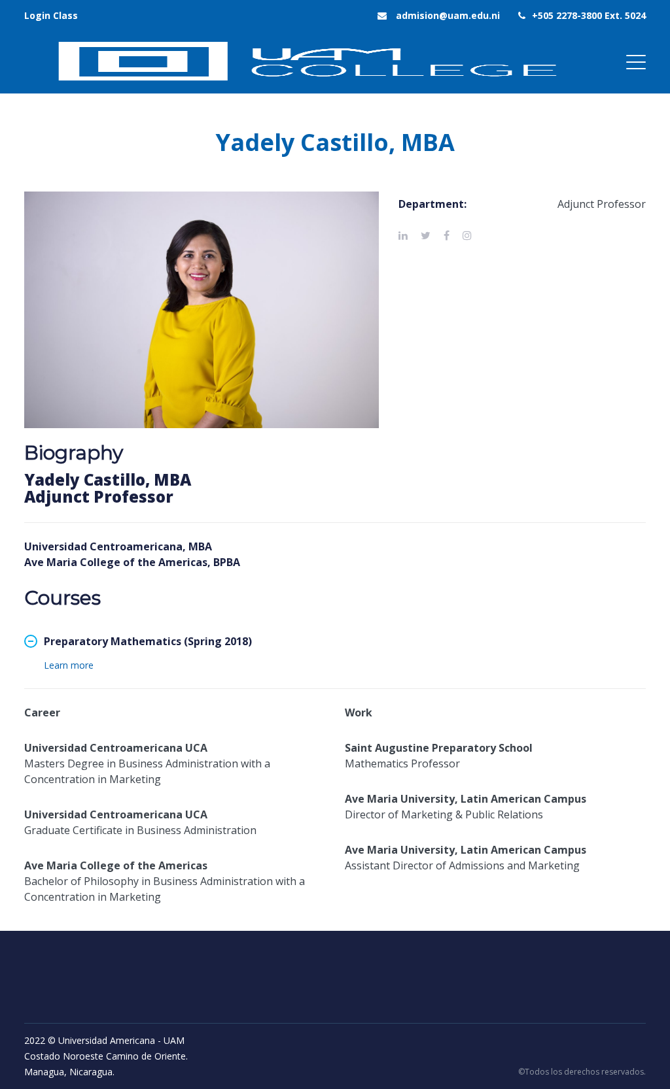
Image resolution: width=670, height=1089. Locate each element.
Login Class (51, 15)
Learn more (69, 665)
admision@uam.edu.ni (449, 15)
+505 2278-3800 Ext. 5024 (589, 15)
